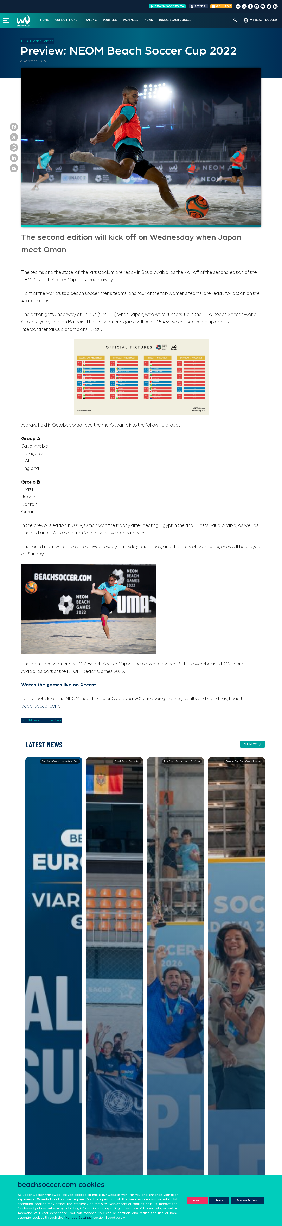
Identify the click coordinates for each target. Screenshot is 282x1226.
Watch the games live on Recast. (59, 685)
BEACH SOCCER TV (169, 6)
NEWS (149, 20)
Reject (219, 1200)
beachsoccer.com (40, 706)
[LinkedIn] (14, 159)
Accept (197, 1200)
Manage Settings (247, 1200)
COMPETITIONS (66, 20)
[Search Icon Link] (235, 20)
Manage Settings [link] (78, 1217)
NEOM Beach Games (37, 41)
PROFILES (110, 20)
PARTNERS (130, 20)
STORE (200, 6)
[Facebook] (14, 128)
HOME (44, 20)
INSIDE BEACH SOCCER (175, 20)
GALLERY (223, 6)
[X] (14, 138)
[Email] (14, 169)
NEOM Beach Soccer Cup (41, 720)
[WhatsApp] (14, 148)
